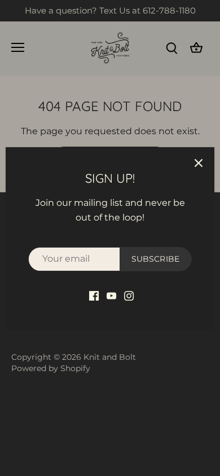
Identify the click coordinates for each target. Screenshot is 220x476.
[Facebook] (94, 295)
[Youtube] (111, 295)
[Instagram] (129, 295)
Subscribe (155, 258)
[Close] (198, 163)
